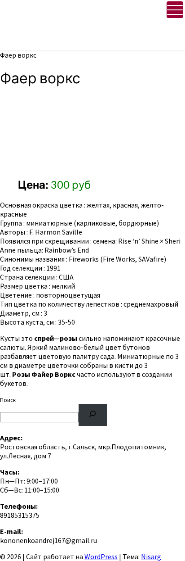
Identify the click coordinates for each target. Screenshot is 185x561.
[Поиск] (93, 415)
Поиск (8, 400)
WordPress (101, 556)
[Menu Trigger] (175, 9)
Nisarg (151, 556)
